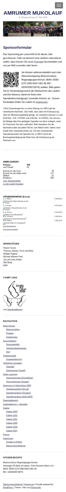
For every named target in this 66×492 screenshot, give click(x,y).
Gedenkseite (11, 337)
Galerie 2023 (11, 411)
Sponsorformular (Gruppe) (17, 382)
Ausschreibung (9, 341)
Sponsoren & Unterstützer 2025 (17, 385)
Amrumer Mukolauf (33, 13)
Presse (6, 434)
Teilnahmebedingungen (16, 348)
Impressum (42, 102)
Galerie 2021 (11, 419)
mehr (5, 265)
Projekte (10, 333)
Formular (38, 61)
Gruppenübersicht (14, 359)
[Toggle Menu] (58, 5)
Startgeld (10, 367)
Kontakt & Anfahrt (14, 442)
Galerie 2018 (11, 427)
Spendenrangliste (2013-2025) (19, 397)
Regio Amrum (9, 326)
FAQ (8, 352)
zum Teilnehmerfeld (11, 181)
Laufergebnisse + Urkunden (15, 404)
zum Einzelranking (9, 226)
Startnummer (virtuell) (15, 370)
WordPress (8, 487)
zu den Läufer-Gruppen (13, 184)
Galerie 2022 (11, 415)
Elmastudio (36, 487)
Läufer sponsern (10, 374)
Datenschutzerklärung (15, 446)
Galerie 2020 (11, 423)
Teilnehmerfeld (9, 356)
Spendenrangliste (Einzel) (17, 389)
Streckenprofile (12, 344)
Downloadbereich (15, 309)
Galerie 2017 (11, 431)
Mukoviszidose (12, 329)
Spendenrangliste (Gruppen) (18, 393)
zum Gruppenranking (10, 229)
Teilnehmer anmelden (12, 363)
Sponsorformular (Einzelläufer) (19, 378)
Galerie (6, 408)
